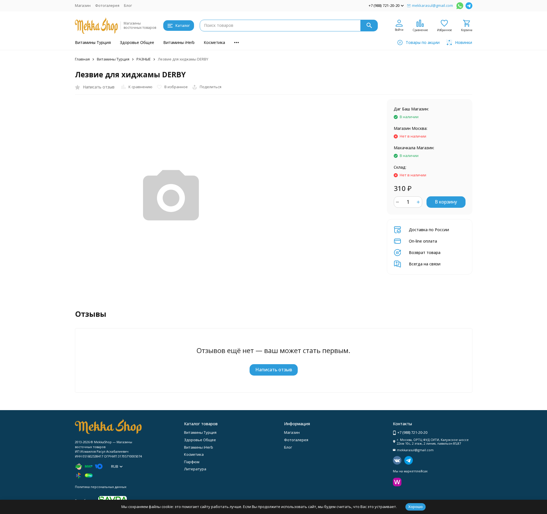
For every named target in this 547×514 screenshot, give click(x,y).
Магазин (83, 5)
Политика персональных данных (100, 487)
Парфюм (191, 461)
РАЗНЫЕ (143, 59)
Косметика (214, 42)
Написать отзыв (273, 369)
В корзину (446, 202)
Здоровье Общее (137, 42)
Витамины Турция (93, 42)
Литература (195, 468)
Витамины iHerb (179, 42)
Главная (82, 59)
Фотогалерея (107, 5)
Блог (128, 5)
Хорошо (415, 506)
